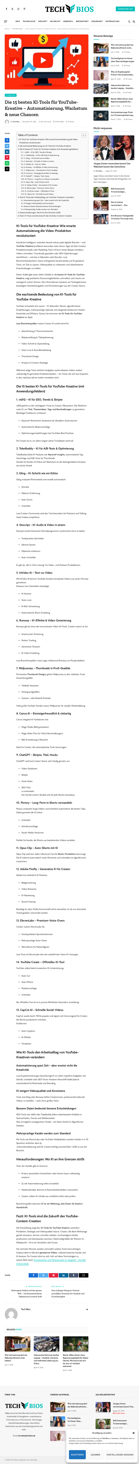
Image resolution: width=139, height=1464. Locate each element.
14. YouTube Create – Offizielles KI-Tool (39, 191)
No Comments (46, 122)
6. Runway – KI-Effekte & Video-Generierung (41, 167)
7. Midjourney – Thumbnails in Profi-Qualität (40, 170)
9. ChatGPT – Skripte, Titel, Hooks (36, 176)
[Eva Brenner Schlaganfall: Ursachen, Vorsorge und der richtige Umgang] (101, 219)
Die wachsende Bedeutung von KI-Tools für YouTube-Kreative (45, 146)
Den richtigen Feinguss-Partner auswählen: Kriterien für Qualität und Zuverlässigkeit (67, 1293)
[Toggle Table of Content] (82, 135)
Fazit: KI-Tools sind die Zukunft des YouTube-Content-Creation (46, 216)
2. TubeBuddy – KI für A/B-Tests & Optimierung (41, 155)
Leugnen (95, 1455)
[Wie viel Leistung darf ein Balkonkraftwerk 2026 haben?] (17, 1344)
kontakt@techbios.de (26, 1435)
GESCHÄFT (42, 21)
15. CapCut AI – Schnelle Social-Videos (39, 194)
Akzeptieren (77, 1455)
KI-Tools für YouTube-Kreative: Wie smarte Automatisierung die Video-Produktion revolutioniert (48, 141)
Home (7, 29)
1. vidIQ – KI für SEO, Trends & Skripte (38, 152)
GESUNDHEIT (97, 21)
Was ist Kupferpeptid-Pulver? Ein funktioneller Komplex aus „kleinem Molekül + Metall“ (122, 73)
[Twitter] (7, 146)
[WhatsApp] (7, 163)
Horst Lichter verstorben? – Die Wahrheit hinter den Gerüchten (120, 204)
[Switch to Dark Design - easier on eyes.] (129, 21)
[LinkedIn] (7, 151)
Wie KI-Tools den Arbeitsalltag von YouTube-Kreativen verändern (47, 197)
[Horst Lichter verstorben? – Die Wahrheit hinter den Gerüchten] (101, 205)
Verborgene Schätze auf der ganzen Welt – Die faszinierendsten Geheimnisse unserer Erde (26, 1293)
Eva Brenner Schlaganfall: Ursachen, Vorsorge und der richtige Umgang (122, 217)
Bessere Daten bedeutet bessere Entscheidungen (42, 206)
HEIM (17, 21)
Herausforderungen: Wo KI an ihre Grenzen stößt (40, 212)
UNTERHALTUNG (112, 21)
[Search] (133, 21)
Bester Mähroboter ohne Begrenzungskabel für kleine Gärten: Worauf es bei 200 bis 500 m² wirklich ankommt (75, 1360)
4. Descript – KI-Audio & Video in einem (39, 161)
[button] (133, 1433)
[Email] (7, 169)
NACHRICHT (55, 21)
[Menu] (5, 21)
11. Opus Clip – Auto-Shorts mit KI (36, 182)
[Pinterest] (7, 157)
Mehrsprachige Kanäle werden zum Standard (41, 209)
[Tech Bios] (69, 9)
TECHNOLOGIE (29, 21)
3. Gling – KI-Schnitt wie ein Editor (37, 158)
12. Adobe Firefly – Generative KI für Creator (41, 185)
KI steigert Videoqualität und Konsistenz (39, 203)
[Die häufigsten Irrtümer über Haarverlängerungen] (101, 62)
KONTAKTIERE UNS (125, 9)
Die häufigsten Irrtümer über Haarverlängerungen (122, 59)
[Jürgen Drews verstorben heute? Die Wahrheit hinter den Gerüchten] (114, 147)
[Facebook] (7, 140)
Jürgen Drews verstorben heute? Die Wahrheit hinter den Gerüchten (112, 165)
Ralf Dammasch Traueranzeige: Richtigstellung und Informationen (120, 190)
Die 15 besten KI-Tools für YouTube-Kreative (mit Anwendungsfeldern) (49, 149)
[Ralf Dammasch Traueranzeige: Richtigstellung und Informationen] (101, 192)
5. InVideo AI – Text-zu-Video (35, 164)
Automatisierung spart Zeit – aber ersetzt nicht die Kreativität (46, 200)
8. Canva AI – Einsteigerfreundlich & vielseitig (41, 173)
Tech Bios (16, 122)
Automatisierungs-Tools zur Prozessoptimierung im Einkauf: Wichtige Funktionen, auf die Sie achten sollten (122, 114)
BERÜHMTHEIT (82, 21)
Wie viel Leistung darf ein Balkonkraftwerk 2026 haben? (16, 1358)
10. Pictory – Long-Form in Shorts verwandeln (42, 179)
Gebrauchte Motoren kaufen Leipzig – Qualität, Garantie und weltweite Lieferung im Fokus (46, 1359)
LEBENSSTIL (68, 21)
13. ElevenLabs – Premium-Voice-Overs (39, 188)
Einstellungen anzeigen (120, 1455)
